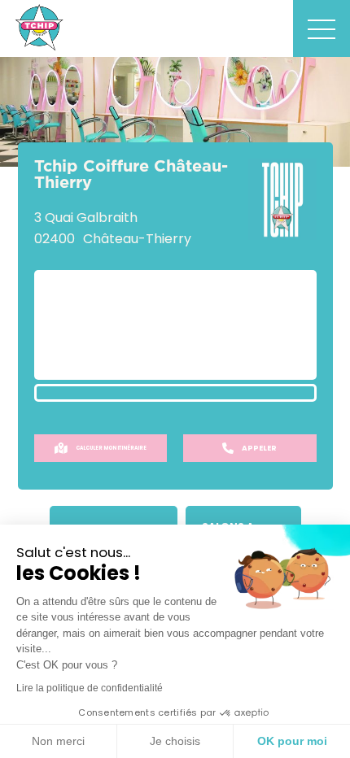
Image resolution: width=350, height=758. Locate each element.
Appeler (259, 448)
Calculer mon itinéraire (111, 448)
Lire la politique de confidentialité (89, 688)
